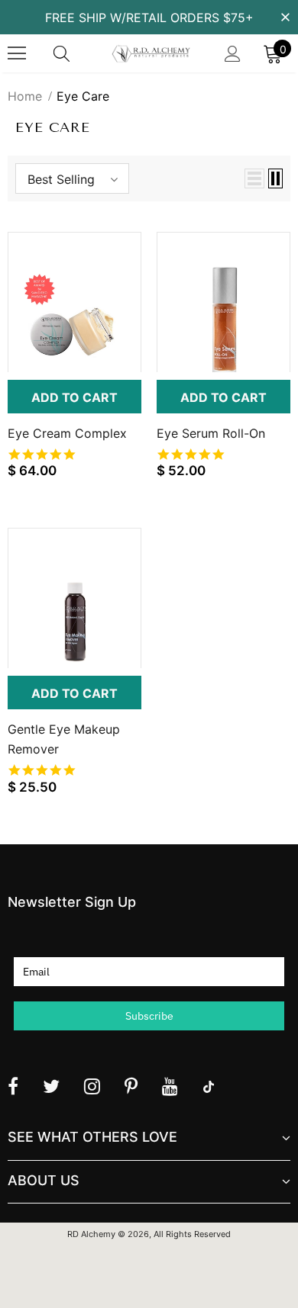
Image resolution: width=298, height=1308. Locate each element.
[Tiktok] (208, 1086)
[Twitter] (51, 1086)
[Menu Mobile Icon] (17, 53)
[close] (285, 16)
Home (25, 96)
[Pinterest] (131, 1086)
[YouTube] (170, 1086)
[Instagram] (92, 1086)
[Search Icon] (76, 53)
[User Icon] (233, 54)
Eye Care (83, 96)
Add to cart (74, 397)
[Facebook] (13, 1086)
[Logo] (151, 53)
